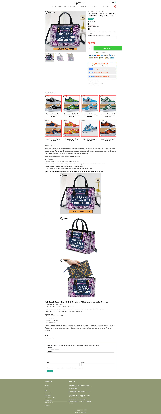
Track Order (84, 6)
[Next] (83, 31)
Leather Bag (101, 11)
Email (83, 362)
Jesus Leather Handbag (74, 156)
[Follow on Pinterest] (115, 6)
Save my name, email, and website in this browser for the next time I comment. (66, 368)
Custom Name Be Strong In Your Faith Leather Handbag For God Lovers (63, 161)
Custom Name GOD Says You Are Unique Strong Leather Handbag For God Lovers (65, 166)
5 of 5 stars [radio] (62, 349)
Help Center (105, 6)
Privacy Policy (48, 395)
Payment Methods (49, 393)
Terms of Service (49, 402)
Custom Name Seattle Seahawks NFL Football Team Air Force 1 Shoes (71, 114)
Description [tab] (47, 145)
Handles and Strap (92, 26)
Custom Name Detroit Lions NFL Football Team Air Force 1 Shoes (90, 139)
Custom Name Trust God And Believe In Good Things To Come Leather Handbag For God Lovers (69, 168)
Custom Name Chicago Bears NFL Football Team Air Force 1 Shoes (107, 139)
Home (54, 6)
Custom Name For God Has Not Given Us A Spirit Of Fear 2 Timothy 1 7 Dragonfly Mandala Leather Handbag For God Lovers (75, 164)
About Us (96, 6)
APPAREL (59, 6)
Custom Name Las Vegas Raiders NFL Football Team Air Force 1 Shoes (53, 114)
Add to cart (107, 48)
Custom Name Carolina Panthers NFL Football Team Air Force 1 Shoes (89, 114)
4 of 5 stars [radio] (56, 349)
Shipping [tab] (53, 145)
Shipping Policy (48, 400)
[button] (109, 2)
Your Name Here (91, 35)
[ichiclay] (80, 2)
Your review (50, 351)
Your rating (49, 347)
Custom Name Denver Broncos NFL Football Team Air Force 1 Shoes (53, 139)
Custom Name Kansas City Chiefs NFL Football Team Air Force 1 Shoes (71, 139)
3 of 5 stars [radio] (52, 349)
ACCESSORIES (74, 6)
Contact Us (47, 388)
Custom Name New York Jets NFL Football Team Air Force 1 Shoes (107, 114)
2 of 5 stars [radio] (49, 349)
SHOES (66, 6)
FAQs (90, 6)
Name (48, 362)
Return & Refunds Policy (50, 397)
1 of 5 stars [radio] (47, 349)
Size (89, 21)
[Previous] (47, 31)
